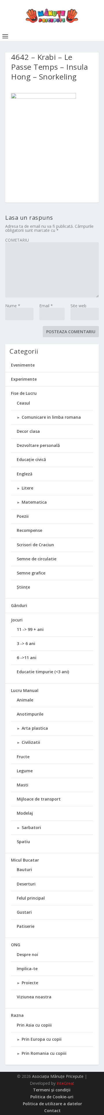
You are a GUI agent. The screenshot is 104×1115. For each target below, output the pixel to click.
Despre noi (27, 954)
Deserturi (26, 884)
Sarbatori (31, 827)
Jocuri (17, 620)
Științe (23, 587)
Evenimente (23, 365)
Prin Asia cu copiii (34, 1025)
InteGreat (65, 1083)
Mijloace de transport (39, 799)
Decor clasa (28, 431)
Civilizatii (31, 742)
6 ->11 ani (26, 657)
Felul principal (31, 898)
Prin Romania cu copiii (44, 1053)
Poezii (23, 516)
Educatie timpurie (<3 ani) (43, 671)
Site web (78, 305)
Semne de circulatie (36, 559)
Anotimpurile (30, 714)
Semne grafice (31, 573)
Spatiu (23, 841)
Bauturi (24, 869)
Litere (27, 488)
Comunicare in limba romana (51, 417)
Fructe (23, 756)
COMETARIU (17, 240)
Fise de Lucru (24, 393)
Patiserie (25, 926)
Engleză (24, 474)
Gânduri (19, 605)
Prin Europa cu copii (42, 1039)
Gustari (24, 912)
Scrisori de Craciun (35, 544)
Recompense (29, 530)
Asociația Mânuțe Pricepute (57, 1076)
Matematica (34, 502)
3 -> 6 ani (26, 643)
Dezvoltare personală (38, 445)
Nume (12, 305)
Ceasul (23, 403)
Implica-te (27, 968)
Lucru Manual (24, 690)
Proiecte (30, 982)
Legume (25, 770)
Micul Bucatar (25, 860)
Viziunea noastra (34, 997)
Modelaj (25, 813)
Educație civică (31, 459)
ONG (15, 944)
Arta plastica (35, 728)
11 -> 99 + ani (30, 629)
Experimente (24, 379)
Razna (17, 1015)
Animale (25, 700)
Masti (22, 785)
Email (46, 305)
